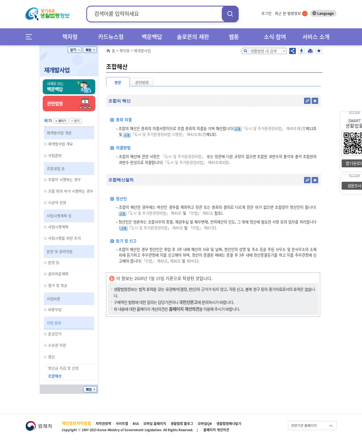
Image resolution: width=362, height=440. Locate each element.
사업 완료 (54, 322)
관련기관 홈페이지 (304, 425)
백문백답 (152, 37)
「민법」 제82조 (200, 213)
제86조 (175, 261)
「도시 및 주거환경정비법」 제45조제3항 (195, 162)
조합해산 (55, 376)
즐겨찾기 (319, 51)
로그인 (266, 13)
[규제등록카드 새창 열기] (238, 128)
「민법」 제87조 (202, 227)
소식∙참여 (275, 37)
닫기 (74, 50)
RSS (136, 423)
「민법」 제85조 (155, 261)
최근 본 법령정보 (290, 13)
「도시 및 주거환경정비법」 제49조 (154, 213)
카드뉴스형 (111, 37)
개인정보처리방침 (76, 423)
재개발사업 (57, 69)
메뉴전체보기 (31, 37)
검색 (230, 14)
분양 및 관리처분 (60, 251)
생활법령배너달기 (228, 423)
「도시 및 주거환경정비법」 (183, 156)
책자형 (69, 37)
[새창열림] (38, 423)
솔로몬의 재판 (193, 37)
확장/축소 (90, 50)
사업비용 (53, 298)
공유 (292, 51)
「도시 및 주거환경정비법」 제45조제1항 (274, 128)
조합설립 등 (56, 168)
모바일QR (205, 423)
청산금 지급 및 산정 (63, 368)
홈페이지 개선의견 (216, 429)
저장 (301, 51)
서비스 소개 (315, 37)
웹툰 (234, 37)
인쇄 (310, 51)
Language (325, 13)
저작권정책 (103, 423)
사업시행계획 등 (59, 215)
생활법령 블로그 (182, 423)
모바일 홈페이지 (154, 423)
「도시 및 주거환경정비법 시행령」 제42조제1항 (168, 134)
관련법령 (142, 82)
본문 (118, 82)
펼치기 (61, 121)
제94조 (191, 261)
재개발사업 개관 (59, 132)
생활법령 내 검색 (264, 51)
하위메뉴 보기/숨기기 (45, 144)
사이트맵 (122, 423)
